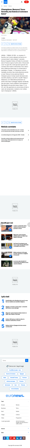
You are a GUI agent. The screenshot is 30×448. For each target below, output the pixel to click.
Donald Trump (14, 377)
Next (2, 411)
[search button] (26, 360)
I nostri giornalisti (5, 421)
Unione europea (11, 381)
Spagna (22, 373)
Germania (7, 385)
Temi (2, 401)
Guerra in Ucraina (10, 373)
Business (3, 408)
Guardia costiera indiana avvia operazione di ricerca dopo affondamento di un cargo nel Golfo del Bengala (12, 140)
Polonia (23, 385)
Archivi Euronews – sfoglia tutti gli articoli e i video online (22, 422)
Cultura (18, 414)
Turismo (24, 377)
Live (26, 1)
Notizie (5, 6)
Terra (17, 408)
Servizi (3, 428)
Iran (16, 385)
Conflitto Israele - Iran (15, 370)
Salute (17, 411)
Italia (4, 377)
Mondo (10, 6)
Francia (21, 381)
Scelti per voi (7, 223)
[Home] (1, 6)
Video (2, 418)
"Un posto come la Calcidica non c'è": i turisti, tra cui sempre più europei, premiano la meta (12, 130)
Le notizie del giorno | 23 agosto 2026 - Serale (12, 134)
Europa (3, 405)
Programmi (18, 418)
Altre (2, 432)
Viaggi (2, 414)
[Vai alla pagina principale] (5, 2)
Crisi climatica (15, 388)
